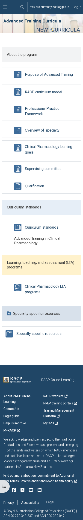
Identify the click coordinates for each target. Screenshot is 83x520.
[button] (22, 7)
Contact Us (11, 409)
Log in (77, 7)
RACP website (53, 396)
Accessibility (30, 502)
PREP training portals (58, 403)
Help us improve (14, 423)
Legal (50, 502)
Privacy (8, 502)
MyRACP (9, 430)
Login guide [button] (11, 416)
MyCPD (48, 423)
